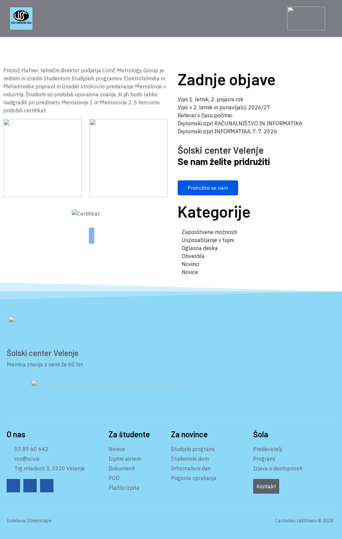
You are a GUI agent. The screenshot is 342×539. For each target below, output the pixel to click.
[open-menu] (58, 18)
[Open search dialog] (280, 19)
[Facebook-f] (13, 485)
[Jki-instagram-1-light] (46, 485)
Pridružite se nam (208, 188)
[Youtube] (30, 485)
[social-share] (91, 230)
